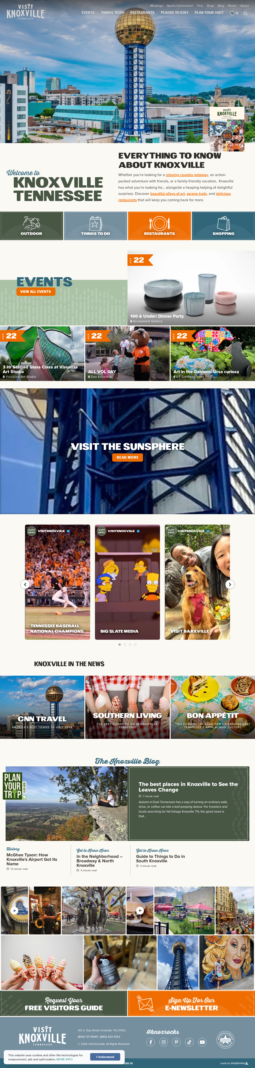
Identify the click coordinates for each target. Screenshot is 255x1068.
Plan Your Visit (209, 13)
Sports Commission (180, 6)
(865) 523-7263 (110, 1037)
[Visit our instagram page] (163, 1042)
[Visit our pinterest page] (176, 1042)
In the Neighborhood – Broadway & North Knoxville (99, 861)
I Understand (105, 1057)
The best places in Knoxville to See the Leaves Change (188, 787)
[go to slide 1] (120, 644)
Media (232, 6)
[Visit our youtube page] (202, 1042)
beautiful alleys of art (167, 193)
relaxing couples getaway (187, 175)
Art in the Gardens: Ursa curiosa (206, 371)
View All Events (35, 292)
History (13, 849)
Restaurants (142, 13)
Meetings (156, 6)
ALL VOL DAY (102, 371)
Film (200, 6)
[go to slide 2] (125, 644)
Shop (210, 6)
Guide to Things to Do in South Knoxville (160, 858)
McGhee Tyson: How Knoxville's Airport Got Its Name (32, 859)
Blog (221, 6)
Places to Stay (175, 13)
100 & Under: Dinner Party (157, 316)
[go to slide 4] (135, 644)
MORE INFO (64, 1059)
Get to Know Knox (93, 850)
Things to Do (112, 13)
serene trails (197, 193)
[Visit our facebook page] (150, 1042)
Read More (128, 457)
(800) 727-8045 (88, 1037)
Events (88, 13)
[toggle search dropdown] (245, 13)
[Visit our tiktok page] (189, 1042)
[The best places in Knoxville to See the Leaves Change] (67, 807)
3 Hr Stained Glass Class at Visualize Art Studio (40, 369)
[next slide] (230, 584)
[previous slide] (25, 584)
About (244, 6)
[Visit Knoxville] (35, 8)
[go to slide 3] (130, 644)
